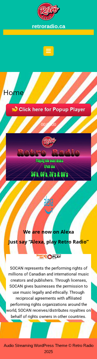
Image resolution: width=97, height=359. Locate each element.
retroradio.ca (48, 26)
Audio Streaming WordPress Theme (35, 345)
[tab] (48, 52)
